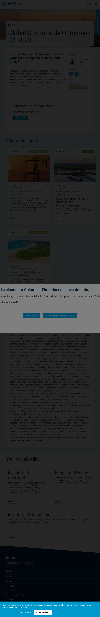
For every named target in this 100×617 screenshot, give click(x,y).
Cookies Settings (24, 612)
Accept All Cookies (43, 612)
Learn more (22, 607)
